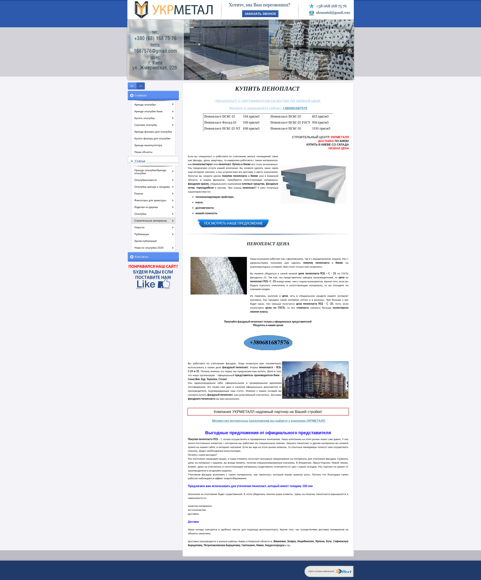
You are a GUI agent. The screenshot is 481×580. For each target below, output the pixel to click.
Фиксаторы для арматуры (150, 200)
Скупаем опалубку (145, 124)
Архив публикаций (145, 240)
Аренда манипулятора (148, 145)
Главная (141, 95)
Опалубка (140, 213)
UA (140, 86)
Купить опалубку (144, 118)
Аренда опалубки (145, 104)
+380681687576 (294, 108)
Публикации (141, 234)
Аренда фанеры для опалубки (153, 131)
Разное (138, 193)
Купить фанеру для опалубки (152, 138)
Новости (139, 227)
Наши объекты (143, 151)
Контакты (141, 257)
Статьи (140, 161)
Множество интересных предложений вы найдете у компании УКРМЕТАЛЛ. (269, 420)
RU (132, 86)
